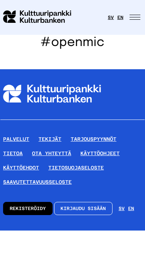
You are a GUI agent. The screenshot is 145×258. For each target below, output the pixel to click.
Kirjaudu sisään (83, 208)
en (120, 17)
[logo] (41, 17)
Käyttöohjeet (99, 153)
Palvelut (16, 139)
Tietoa (13, 153)
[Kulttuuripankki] (52, 116)
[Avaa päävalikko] (136, 17)
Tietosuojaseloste (76, 168)
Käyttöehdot (21, 168)
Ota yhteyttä (51, 153)
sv (111, 17)
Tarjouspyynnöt (93, 139)
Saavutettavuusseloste (37, 182)
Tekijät (50, 139)
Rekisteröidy (28, 208)
